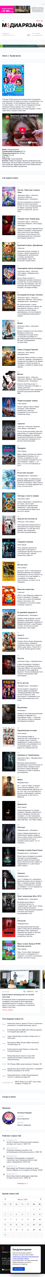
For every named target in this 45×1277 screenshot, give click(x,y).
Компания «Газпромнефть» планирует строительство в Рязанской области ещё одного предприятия (22, 1160)
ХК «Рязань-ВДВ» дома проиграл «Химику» (23, 1064)
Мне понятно (19, 1269)
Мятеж (20, 374)
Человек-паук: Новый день (28, 219)
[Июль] (4, 1199)
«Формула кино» (23, 199)
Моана (20, 323)
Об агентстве (6, 1264)
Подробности (30, 991)
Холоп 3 (20, 635)
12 (16, 1219)
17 (5, 1225)
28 (28, 1230)
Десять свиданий (24, 1125)
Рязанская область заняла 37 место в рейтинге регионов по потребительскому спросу (24, 1024)
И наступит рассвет (25, 473)
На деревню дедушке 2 (27, 612)
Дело (36, 991)
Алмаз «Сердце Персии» (27, 350)
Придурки (21, 448)
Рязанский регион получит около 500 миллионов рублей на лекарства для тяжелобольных (21, 1057)
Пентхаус (21, 827)
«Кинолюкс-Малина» (24, 197)
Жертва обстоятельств (27, 519)
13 (22, 1219)
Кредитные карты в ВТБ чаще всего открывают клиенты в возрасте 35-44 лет (25, 1069)
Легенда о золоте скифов (28, 496)
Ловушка (21, 873)
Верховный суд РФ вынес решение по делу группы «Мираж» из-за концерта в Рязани (23, 1169)
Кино (4, 56)
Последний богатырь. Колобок (30, 295)
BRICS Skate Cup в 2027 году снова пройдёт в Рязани (28, 1082)
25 (11, 1230)
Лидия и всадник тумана (27, 401)
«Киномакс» (34, 199)
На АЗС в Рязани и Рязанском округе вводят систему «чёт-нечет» (23, 1143)
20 (22, 1225)
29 (34, 1230)
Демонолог (22, 804)
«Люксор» (34, 195)
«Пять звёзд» (37, 223)
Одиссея (21, 424)
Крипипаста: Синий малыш (28, 755)
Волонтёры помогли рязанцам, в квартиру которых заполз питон (22, 1177)
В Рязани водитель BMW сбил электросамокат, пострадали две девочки (24, 1031)
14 (28, 1219)
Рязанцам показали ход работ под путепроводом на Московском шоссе (21, 1151)
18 (11, 1225)
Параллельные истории (27, 730)
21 (28, 1225)
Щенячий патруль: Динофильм (29, 245)
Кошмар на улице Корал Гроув (29, 850)
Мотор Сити (22, 565)
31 (5, 1235)
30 (40, 1230)
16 (40, 1219)
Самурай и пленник (25, 542)
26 (16, 1230)
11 (10, 1219)
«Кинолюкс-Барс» (23, 195)
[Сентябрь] (40, 1199)
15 (34, 1219)
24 (5, 1230)
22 (34, 1225)
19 (16, 1225)
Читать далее (7, 1010)
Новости (5, 1252)
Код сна (20, 658)
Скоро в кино (9, 1097)
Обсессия (21, 921)
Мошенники (22, 707)
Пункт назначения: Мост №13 (29, 896)
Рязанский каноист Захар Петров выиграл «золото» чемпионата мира (22, 1076)
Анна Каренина (23, 1119)
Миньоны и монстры (25, 589)
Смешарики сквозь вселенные (30, 268)
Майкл (20, 780)
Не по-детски (23, 683)
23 (40, 1225)
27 (22, 1230)
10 (5, 1219)
